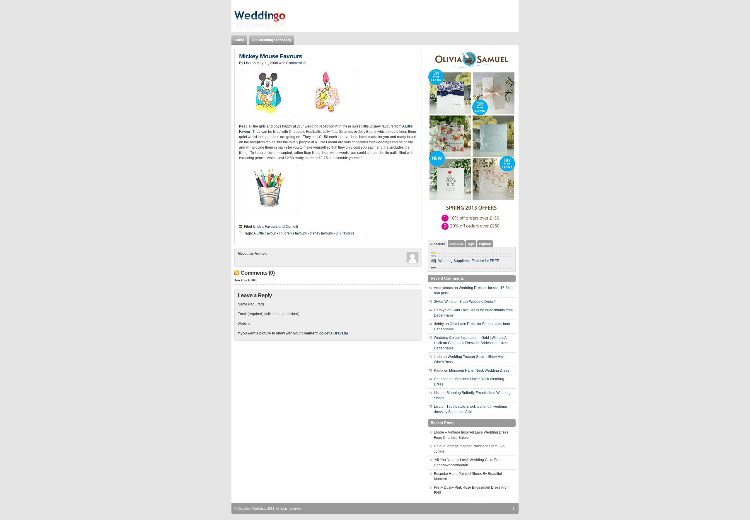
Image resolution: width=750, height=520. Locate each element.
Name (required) (251, 304)
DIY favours (345, 233)
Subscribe (437, 244)
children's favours (293, 233)
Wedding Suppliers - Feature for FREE (468, 261)
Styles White (444, 302)
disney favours (321, 233)
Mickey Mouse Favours (270, 56)
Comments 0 (296, 63)
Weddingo (259, 508)
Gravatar (340, 333)
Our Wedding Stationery (271, 40)
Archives (456, 244)
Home (239, 40)
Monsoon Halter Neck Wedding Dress (479, 370)
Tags (471, 244)
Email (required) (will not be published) (268, 314)
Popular (485, 244)
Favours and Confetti (281, 227)
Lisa (247, 63)
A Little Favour (264, 233)
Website (244, 324)
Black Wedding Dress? (477, 302)
